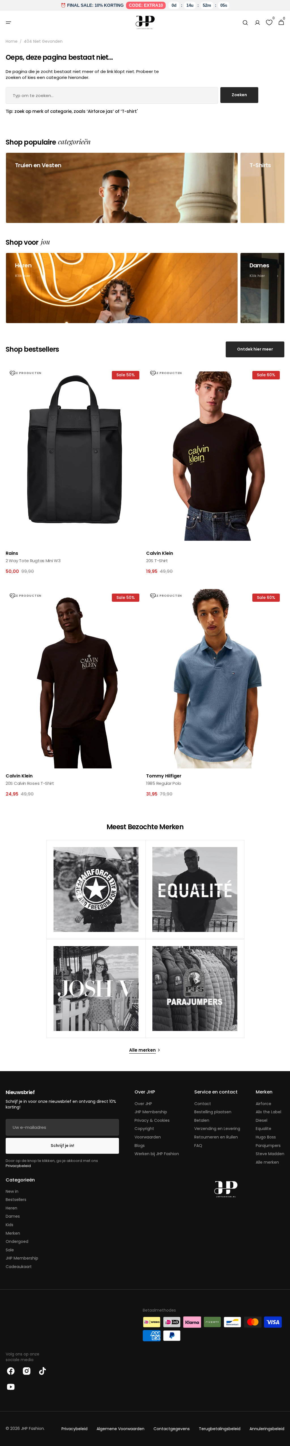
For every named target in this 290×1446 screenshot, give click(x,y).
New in (12, 1191)
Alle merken (267, 1162)
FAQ (198, 1145)
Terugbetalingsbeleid (219, 1429)
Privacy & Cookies (152, 1120)
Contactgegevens (171, 1429)
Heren (11, 1208)
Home (12, 41)
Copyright (144, 1128)
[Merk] (96, 889)
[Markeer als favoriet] (12, 373)
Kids (9, 1225)
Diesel (261, 1120)
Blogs (140, 1145)
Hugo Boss (266, 1137)
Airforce (263, 1103)
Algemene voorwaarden (120, 1429)
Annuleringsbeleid (267, 1429)
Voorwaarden (148, 1137)
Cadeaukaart (19, 1266)
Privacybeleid (18, 1165)
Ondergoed (17, 1241)
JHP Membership (151, 1112)
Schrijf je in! (62, 1145)
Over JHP (143, 1103)
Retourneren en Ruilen (216, 1137)
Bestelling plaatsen (212, 1112)
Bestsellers (16, 1199)
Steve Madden (270, 1154)
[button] (8, 22)
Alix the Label (268, 1112)
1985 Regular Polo (163, 783)
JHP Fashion (32, 1428)
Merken (13, 1233)
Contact (202, 1103)
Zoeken (239, 95)
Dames (13, 1216)
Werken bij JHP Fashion (157, 1154)
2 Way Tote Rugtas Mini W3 (33, 561)
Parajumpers (268, 1145)
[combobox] (112, 95)
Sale (10, 1250)
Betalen (201, 1120)
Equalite (263, 1128)
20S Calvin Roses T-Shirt (30, 783)
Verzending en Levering (217, 1128)
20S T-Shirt (157, 561)
